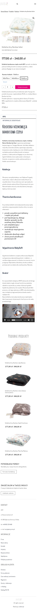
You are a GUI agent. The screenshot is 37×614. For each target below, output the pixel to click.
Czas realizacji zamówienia (8, 576)
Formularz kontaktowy (9, 472)
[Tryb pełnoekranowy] (32, 320)
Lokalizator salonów (8, 493)
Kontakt (3, 546)
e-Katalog (3, 586)
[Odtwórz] (5, 320)
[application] (18, 313)
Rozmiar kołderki (7, 74)
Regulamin (4, 580)
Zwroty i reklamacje (6, 583)
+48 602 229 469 (7, 524)
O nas (2, 539)
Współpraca (4, 556)
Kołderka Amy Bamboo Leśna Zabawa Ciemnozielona (15, 391)
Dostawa (3, 570)
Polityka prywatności (6, 559)
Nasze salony (4, 543)
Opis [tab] (4, 116)
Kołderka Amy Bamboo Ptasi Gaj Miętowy (16, 451)
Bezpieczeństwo (5, 553)
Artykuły (3, 549)
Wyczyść (5, 82)
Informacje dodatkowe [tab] (11, 120)
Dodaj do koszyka (22, 87)
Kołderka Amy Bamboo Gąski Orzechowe (16, 423)
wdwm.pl (21, 606)
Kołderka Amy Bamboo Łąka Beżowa (15, 363)
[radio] (6, 78)
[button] (33, 18)
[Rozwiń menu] (35, 3)
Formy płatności (5, 573)
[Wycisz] (29, 320)
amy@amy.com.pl (10, 529)
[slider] (17, 320)
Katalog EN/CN (5, 590)
